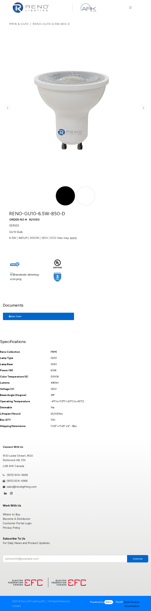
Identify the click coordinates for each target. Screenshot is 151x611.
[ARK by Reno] (88, 7)
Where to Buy (11, 514)
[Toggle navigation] (130, 7)
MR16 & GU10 (19, 24)
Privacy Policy (11, 527)
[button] (7, 108)
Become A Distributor (16, 519)
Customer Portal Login (17, 523)
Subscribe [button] (138, 558)
